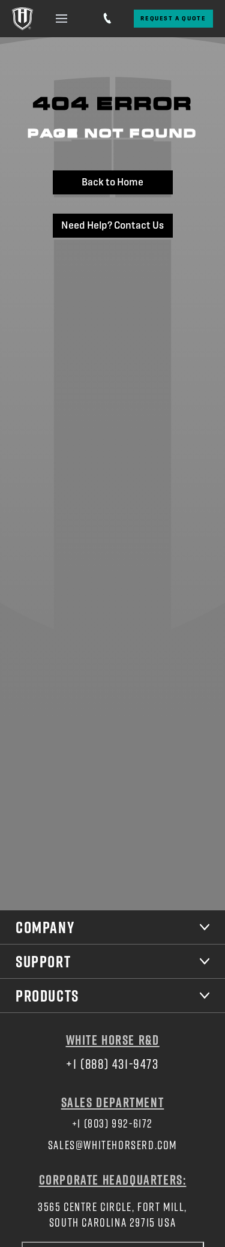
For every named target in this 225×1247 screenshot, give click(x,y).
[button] (61, 18)
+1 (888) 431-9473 (112, 1063)
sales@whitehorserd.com (112, 1144)
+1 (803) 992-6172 (112, 1123)
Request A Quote (173, 18)
